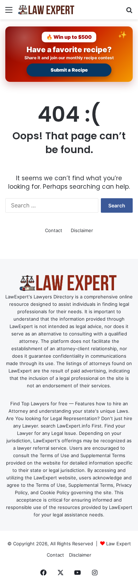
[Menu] (8, 12)
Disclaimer (82, 230)
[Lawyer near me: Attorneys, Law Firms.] (46, 9)
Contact (53, 230)
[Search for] (129, 12)
